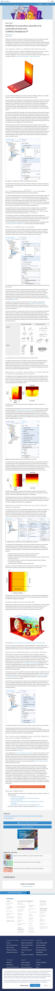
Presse (37, 967)
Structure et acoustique (37, 816)
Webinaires (9, 962)
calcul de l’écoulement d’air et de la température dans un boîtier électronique (28, 642)
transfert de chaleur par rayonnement (24, 753)
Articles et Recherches (26, 950)
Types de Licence (10, 947)
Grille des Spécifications (12, 945)
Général (31, 901)
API (29, 902)
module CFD (22, 223)
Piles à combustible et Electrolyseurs (10, 917)
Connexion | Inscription (27, 886)
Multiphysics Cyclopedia (41, 954)
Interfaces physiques (31, 918)
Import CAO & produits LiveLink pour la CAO (43, 904)
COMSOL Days (9, 964)
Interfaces (43, 901)
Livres (22, 952)
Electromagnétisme (23, 901)
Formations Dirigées (40, 945)
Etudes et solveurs (33, 912)
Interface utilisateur (31, 915)
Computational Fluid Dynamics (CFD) (12, 816)
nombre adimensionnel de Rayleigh (30, 662)
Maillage (30, 923)
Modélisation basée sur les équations (31, 932)
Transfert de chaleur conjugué (18, 796)
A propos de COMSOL (41, 962)
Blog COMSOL (9, 23)
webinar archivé (39, 806)
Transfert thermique (8, 818)
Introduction (31, 921)
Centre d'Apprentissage (41, 942)
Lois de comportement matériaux (43, 920)
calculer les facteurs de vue (40, 761)
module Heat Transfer (11, 223)
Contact (47, 4)
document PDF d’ (27, 56)
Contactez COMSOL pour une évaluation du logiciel (27, 786)
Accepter (35, 985)
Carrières (38, 964)
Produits (8, 942)
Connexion (40, 4)
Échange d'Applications (41, 950)
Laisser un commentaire (27, 827)
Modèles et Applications (27, 942)
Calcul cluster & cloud (32, 909)
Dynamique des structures (43, 916)
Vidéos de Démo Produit (27, 945)
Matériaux (31, 925)
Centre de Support (25, 962)
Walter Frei (10, 34)
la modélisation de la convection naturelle (25, 410)
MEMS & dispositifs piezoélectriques (44, 927)
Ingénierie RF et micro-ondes (20, 910)
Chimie (8, 901)
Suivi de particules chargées (21, 924)
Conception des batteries (9, 903)
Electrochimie (9, 911)
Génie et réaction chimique (10, 914)
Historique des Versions (11, 952)
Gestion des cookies (24, 985)
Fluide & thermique (26, 816)
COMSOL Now (10, 921)
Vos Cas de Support (25, 964)
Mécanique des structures (43, 924)
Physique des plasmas (20, 921)
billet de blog (15, 299)
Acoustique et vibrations (43, 912)
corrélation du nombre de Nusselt (36, 303)
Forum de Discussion (41, 947)
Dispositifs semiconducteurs (21, 903)
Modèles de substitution (31, 928)
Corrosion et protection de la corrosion (9, 907)
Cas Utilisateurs (25, 947)
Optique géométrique (20, 914)
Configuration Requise (11, 950)
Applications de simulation (32, 906)
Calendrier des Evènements (12, 967)
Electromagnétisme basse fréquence (21, 907)
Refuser (45, 985)
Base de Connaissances (26, 967)
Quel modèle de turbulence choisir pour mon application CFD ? (25, 804)
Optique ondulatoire (19, 917)
